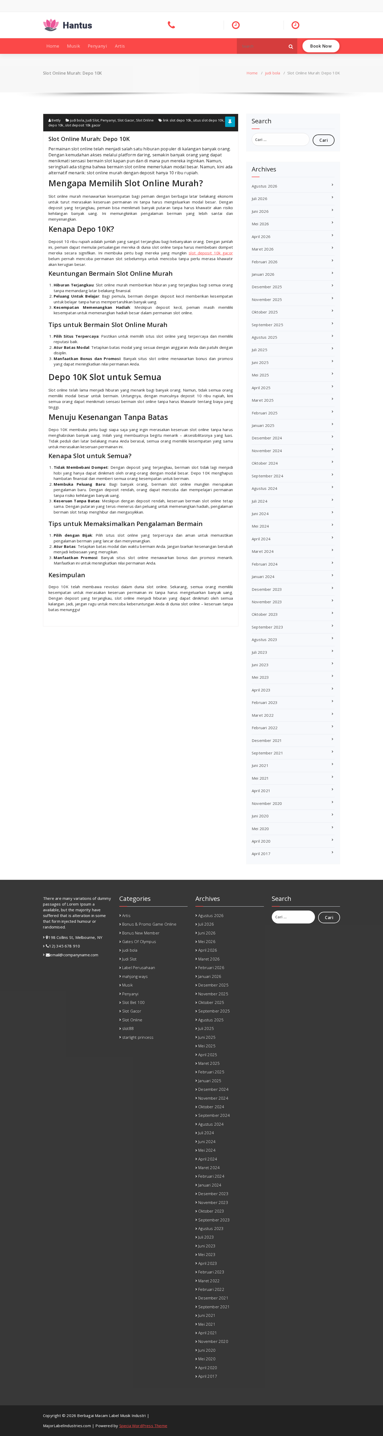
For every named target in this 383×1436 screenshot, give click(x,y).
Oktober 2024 (265, 463)
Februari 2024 (265, 564)
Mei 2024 (260, 526)
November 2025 (267, 299)
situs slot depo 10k (208, 120)
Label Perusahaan (138, 967)
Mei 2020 (260, 828)
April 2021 (261, 790)
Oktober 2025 (265, 312)
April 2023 (261, 690)
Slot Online (145, 120)
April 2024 (261, 538)
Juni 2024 (260, 513)
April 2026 (261, 236)
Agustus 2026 (264, 186)
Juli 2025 (259, 349)
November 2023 (267, 601)
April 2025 (261, 387)
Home (52, 46)
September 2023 (267, 627)
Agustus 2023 (264, 639)
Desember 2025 (267, 286)
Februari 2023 (265, 702)
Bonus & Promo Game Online (149, 924)
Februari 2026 (265, 261)
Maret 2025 (263, 400)
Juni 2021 (260, 765)
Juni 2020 (260, 815)
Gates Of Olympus (139, 941)
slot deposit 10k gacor (83, 125)
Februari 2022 (265, 727)
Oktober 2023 (265, 614)
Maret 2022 (263, 715)
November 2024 (267, 450)
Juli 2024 (259, 501)
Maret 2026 (263, 249)
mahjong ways (135, 976)
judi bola (272, 72)
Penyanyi (97, 46)
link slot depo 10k (177, 120)
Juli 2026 (259, 198)
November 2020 (267, 803)
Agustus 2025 (264, 337)
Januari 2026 (263, 274)
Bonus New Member (140, 932)
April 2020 (261, 841)
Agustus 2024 (264, 488)
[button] (291, 46)
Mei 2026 (260, 223)
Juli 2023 (259, 652)
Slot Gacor (126, 120)
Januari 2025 (263, 425)
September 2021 (267, 752)
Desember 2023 (267, 589)
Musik (73, 46)
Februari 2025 (265, 412)
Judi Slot (92, 120)
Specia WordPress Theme (143, 1425)
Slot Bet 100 (133, 1002)
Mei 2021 (260, 778)
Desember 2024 (267, 437)
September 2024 (267, 475)
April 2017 (261, 853)
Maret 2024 (263, 551)
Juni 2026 (260, 211)
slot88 (128, 1028)
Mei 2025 (260, 374)
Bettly (56, 120)
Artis (120, 46)
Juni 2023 (260, 664)
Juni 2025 (260, 362)
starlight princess (138, 1037)
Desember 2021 (267, 740)
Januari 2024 (263, 576)
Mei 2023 (260, 677)
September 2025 (267, 324)
